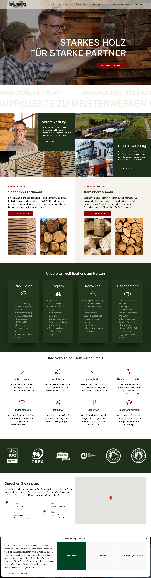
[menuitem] (52, 4)
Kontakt (97, 4)
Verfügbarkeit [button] (93, 379)
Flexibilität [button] (58, 410)
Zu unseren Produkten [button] (111, 65)
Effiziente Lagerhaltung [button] (129, 379)
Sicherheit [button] (93, 410)
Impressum (24, 573)
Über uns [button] (50, 142)
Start (52, 4)
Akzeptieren (71, 556)
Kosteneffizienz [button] (22, 379)
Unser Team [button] (126, 168)
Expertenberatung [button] (129, 410)
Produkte (64, 4)
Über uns (81, 4)
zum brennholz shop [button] (97, 213)
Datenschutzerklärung (12, 573)
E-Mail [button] (16, 503)
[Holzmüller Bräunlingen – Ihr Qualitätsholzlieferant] (18, 4)
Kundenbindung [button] (22, 410)
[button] (146, 538)
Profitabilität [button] (58, 379)
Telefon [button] (54, 503)
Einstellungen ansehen (132, 556)
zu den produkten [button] (20, 213)
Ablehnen (102, 556)
